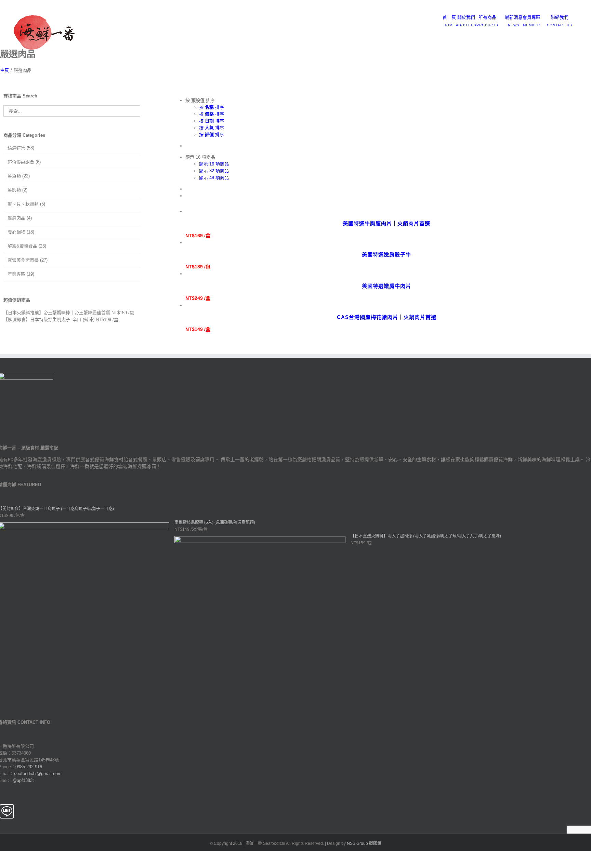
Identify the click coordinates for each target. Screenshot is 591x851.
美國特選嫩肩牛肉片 (386, 286)
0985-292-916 (28, 766)
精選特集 (16, 147)
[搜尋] (579, 17)
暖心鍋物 (16, 232)
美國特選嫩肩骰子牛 (386, 254)
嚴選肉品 (16, 218)
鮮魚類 (14, 175)
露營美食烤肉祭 (23, 260)
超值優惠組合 (21, 161)
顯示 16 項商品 (214, 164)
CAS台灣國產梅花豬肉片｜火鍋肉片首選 (386, 317)
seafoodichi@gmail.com (76, 7)
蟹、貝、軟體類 (23, 204)
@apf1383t (23, 780)
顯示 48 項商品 (214, 177)
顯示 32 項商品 (214, 170)
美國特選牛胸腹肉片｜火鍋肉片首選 (386, 223)
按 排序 (211, 107)
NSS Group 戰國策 (364, 843)
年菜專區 (16, 274)
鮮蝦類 (14, 189)
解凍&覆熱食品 (22, 246)
